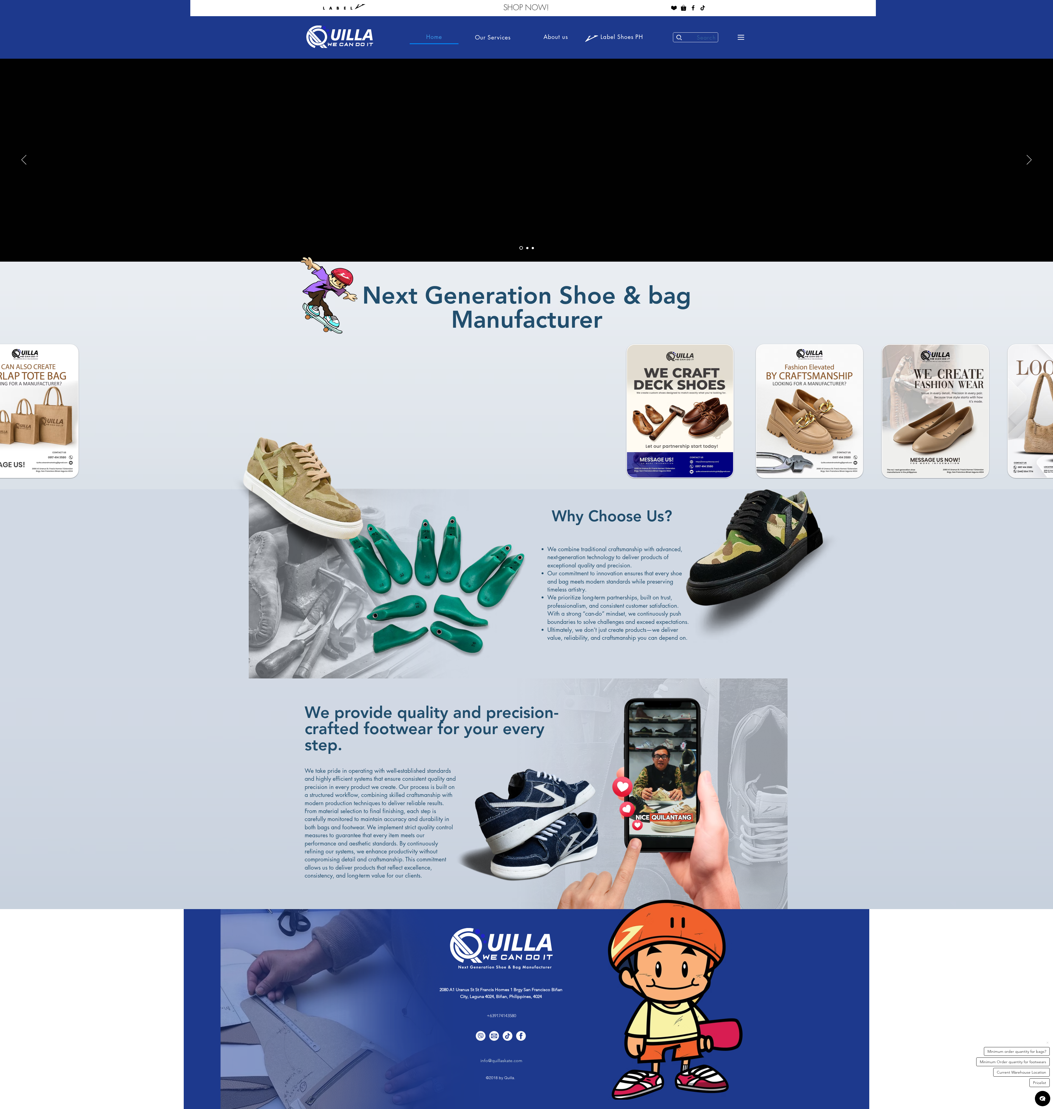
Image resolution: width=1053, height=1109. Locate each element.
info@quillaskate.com (501, 1060)
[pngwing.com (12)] (683, 7)
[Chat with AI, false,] (1042, 1098)
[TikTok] (702, 7)
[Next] (1029, 160)
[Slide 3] (533, 248)
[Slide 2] (521, 248)
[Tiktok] (507, 1036)
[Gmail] (494, 1036)
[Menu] (741, 37)
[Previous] (23, 160)
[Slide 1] (527, 248)
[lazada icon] (673, 7)
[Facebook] (693, 7)
